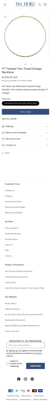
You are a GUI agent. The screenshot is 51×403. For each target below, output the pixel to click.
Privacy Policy (10, 303)
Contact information (40, 399)
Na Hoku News (11, 239)
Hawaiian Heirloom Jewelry (16, 277)
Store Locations (11, 228)
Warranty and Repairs (14, 213)
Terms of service (11, 399)
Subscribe (35, 365)
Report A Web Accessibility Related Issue (22, 326)
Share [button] (7, 153)
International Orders (13, 202)
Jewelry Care (10, 282)
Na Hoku (16, 396)
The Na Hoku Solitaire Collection (18, 271)
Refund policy (26, 396)
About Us (9, 245)
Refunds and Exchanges (15, 207)
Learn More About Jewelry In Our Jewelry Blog (24, 288)
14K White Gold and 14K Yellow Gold (20, 103)
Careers (8, 256)
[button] (5, 4)
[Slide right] (31, 64)
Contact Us (9, 191)
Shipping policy (25, 399)
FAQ (7, 250)
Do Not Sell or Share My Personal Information (24, 315)
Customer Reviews (13, 234)
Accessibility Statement (15, 320)
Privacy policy (39, 396)
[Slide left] (20, 64)
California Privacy (12, 309)
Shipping (8, 80)
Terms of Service (12, 331)
